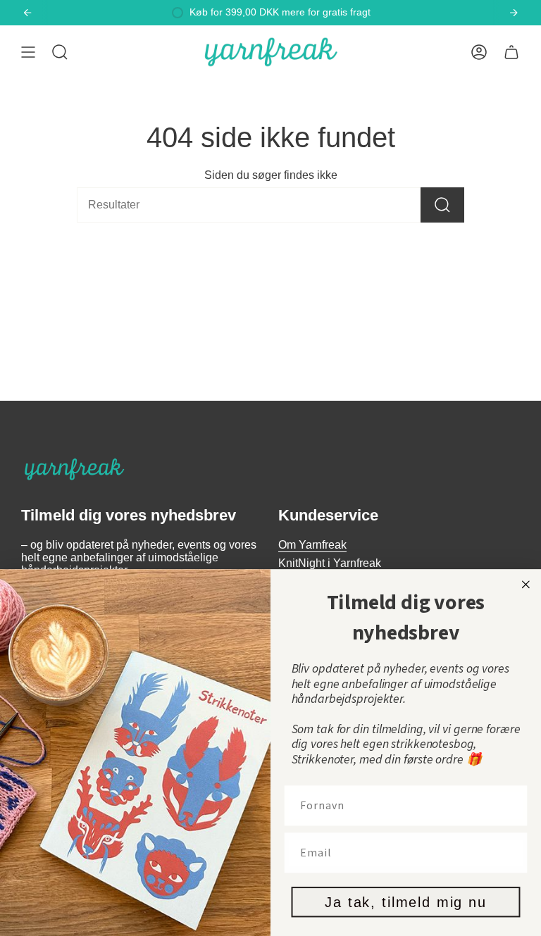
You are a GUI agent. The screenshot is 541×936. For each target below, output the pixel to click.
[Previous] (27, 12)
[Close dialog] (526, 584)
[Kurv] (511, 52)
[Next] (513, 12)
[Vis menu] (28, 52)
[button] (60, 52)
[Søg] (442, 205)
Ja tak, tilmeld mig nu (405, 902)
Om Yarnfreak (312, 545)
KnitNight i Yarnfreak (329, 563)
